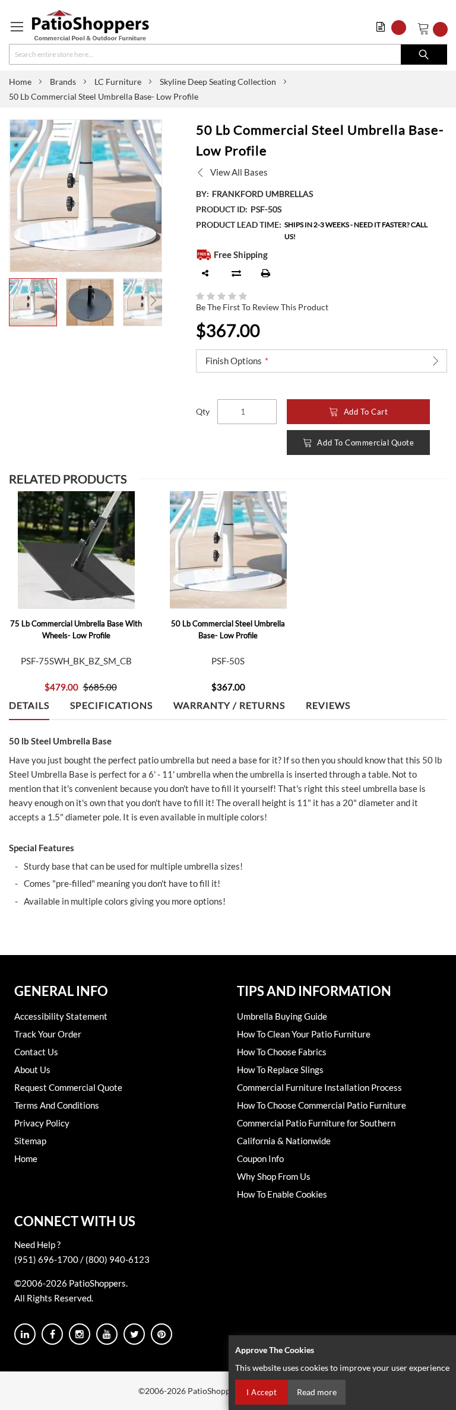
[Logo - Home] (90, 25)
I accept (261, 1392)
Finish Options (233, 360)
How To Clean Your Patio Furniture (303, 1034)
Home (20, 82)
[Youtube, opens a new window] (107, 1334)
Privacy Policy (41, 1123)
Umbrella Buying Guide (282, 1016)
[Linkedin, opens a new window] (25, 1334)
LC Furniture (117, 82)
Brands (63, 82)
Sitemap (30, 1140)
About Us (32, 1069)
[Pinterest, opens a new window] (161, 1334)
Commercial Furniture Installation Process (319, 1087)
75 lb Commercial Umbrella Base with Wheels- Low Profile (76, 629)
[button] (393, 27)
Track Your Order (47, 1034)
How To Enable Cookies (282, 1194)
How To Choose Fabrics (282, 1051)
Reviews (328, 705)
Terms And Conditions (56, 1105)
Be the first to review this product (262, 307)
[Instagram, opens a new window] (79, 1334)
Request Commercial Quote (68, 1087)
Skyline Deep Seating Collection (218, 82)
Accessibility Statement (60, 1016)
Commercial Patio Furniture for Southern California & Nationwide (316, 1132)
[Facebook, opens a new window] (52, 1334)
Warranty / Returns (229, 705)
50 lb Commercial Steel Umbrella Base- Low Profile (228, 629)
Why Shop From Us (274, 1176)
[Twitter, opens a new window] (134, 1334)
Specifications (111, 705)
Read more (317, 1392)
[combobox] (228, 54)
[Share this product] (205, 273)
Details (29, 705)
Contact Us (36, 1051)
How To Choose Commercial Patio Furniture (321, 1105)
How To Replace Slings (280, 1069)
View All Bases (239, 172)
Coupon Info (260, 1158)
